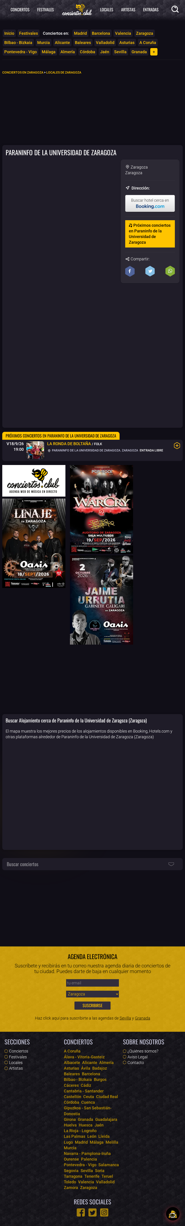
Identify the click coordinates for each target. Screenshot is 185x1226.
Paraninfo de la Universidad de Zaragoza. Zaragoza (94, 450)
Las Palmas (74, 1136)
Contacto (135, 1062)
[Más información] (177, 445)
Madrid (80, 33)
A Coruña (147, 42)
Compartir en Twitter (150, 271)
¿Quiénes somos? (142, 1051)
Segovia (71, 1170)
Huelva (70, 1125)
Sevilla (120, 51)
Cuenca (88, 1102)
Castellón (72, 1096)
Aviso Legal (137, 1057)
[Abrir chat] (173, 1214)
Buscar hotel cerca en (150, 200)
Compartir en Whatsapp (170, 271)
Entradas (151, 9)
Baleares (83, 42)
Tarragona (73, 1176)
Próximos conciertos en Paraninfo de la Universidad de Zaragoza (150, 234)
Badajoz (99, 1068)
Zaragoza (144, 33)
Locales (106, 9)
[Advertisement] (92, 109)
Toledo (70, 1182)
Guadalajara (106, 1119)
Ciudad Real (107, 1096)
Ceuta (88, 1096)
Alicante (62, 42)
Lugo (68, 1142)
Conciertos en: (56, 33)
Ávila (85, 1068)
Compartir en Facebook (130, 271)
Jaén (104, 51)
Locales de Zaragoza (63, 72)
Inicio (9, 33)
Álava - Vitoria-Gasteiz (84, 1057)
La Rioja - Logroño (80, 1130)
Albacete (72, 1062)
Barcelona (101, 33)
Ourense (71, 1159)
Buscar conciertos (22, 863)
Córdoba (87, 51)
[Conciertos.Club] (77, 9)
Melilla (112, 1142)
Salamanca (108, 1164)
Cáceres (71, 1085)
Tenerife (91, 1176)
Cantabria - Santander (84, 1091)
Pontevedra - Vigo (20, 51)
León (91, 1136)
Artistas (128, 9)
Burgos (100, 1079)
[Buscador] (175, 10)
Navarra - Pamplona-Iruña (87, 1153)
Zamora (71, 1187)
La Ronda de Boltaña (69, 443)
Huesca (85, 1125)
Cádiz (86, 1085)
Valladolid (105, 42)
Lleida (104, 1136)
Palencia (89, 1159)
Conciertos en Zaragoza (22, 72)
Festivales (45, 9)
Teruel (107, 1176)
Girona (70, 1119)
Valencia (123, 33)
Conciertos (20, 9)
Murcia (43, 42)
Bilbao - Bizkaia (18, 42)
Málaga (49, 51)
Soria (99, 1170)
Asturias (126, 42)
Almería (67, 51)
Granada (139, 51)
